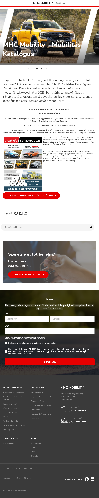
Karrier (33, 447)
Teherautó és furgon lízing (41, 414)
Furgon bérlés (36, 418)
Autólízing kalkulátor (10, 430)
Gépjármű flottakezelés (11, 408)
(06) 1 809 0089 (77, 421)
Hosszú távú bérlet (10, 404)
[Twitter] (21, 213)
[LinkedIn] (25, 213)
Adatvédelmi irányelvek (11, 478)
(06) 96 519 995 (19, 266)
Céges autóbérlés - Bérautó (41, 397)
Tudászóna (35, 452)
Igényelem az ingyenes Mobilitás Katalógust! (29, 195)
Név (6, 314)
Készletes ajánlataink (10, 421)
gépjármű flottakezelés (74, 153)
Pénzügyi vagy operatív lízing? (14, 425)
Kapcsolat (34, 456)
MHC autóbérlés (37, 393)
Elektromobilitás (9, 443)
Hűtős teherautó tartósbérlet (13, 417)
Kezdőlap (6, 69)
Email (7, 326)
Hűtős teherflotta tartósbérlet (14, 393)
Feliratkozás (49, 362)
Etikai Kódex (29, 468)
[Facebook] (16, 213)
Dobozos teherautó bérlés (41, 405)
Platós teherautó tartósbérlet (13, 412)
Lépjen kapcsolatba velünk (27, 274)
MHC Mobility (36, 443)
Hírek (17, 69)
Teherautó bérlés (37, 401)
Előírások (26, 478)
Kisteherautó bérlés (38, 410)
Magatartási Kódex (10, 468)
